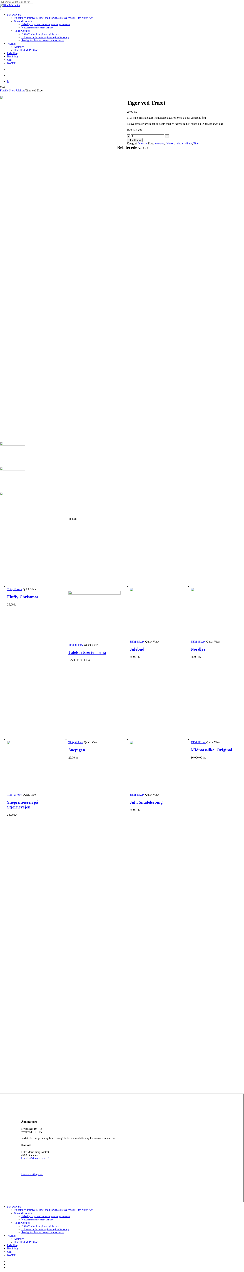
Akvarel (41, 1225)
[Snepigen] (94, 739)
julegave (159, 143)
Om (9, 1251)
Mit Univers (14, 1206)
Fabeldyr (45, 1216)
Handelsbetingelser (32, 1174)
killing (188, 143)
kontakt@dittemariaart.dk (35, 1158)
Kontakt (11, 1254)
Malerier (19, 1238)
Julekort (20, 90)
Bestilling (12, 1248)
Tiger (196, 143)
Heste (37, 1219)
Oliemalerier (45, 1229)
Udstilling (12, 1245)
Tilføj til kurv (134, 140)
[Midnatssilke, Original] (217, 739)
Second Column (23, 1213)
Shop (12, 90)
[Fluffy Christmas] (33, 586)
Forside (4, 90)
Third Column (22, 1222)
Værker (11, 1235)
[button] (14, 589)
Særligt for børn (42, 1232)
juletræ (179, 143)
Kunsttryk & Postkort (26, 1242)
